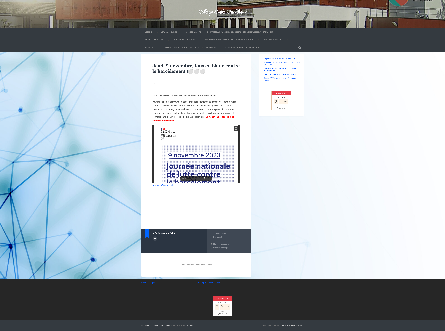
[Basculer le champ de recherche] (300, 48)
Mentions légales (148, 283)
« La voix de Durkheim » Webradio (242, 48)
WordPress (189, 325)
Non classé (217, 237)
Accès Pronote (193, 32)
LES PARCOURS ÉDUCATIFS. (184, 40)
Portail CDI (211, 48)
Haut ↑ (300, 325)
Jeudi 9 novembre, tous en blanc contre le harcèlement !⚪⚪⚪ (196, 68)
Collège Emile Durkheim (222, 11)
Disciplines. (150, 48)
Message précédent (221, 244)
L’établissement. (169, 32)
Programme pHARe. (154, 40)
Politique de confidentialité (209, 283)
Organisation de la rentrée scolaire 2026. (279, 59)
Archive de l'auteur (155, 238)
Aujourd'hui (281, 93)
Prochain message (220, 248)
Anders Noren (288, 325)
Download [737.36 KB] (162, 185)
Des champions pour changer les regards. (280, 74)
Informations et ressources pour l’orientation (229, 40)
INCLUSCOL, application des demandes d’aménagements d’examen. (240, 32)
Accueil (148, 32)
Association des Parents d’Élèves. (182, 48)
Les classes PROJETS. (271, 40)
